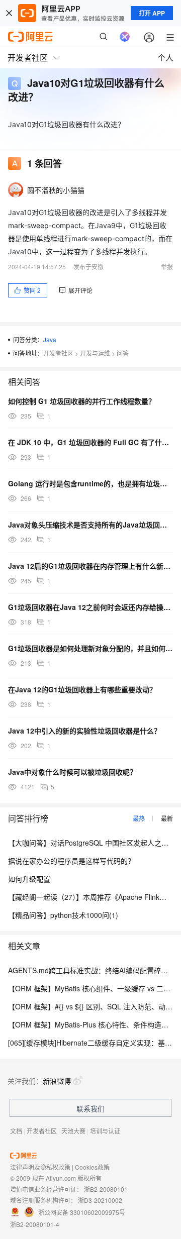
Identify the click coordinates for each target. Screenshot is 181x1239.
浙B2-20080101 (106, 1189)
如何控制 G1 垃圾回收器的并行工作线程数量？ (81, 401)
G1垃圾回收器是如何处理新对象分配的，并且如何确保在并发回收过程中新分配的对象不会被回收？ (90, 648)
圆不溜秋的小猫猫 (55, 190)
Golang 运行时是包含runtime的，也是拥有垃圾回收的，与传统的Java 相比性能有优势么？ (90, 483)
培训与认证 (105, 1130)
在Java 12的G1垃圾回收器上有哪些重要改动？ (82, 689)
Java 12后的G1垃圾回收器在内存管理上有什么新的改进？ (90, 566)
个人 (165, 57)
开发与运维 (95, 353)
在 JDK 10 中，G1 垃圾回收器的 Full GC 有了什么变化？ (90, 442)
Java (49, 339)
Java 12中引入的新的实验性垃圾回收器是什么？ (84, 731)
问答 (123, 353)
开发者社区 (58, 353)
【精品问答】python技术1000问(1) (63, 915)
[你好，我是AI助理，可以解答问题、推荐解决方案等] (124, 36)
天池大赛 (73, 1130)
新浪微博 (57, 1081)
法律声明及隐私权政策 (40, 1167)
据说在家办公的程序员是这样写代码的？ (71, 861)
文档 (16, 1130)
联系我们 (90, 1108)
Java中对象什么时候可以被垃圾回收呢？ (72, 772)
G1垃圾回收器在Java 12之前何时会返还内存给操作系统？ (90, 607)
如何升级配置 (29, 879)
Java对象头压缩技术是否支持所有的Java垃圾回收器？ (90, 525)
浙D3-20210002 (100, 1200)
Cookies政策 (92, 1167)
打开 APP (152, 13)
